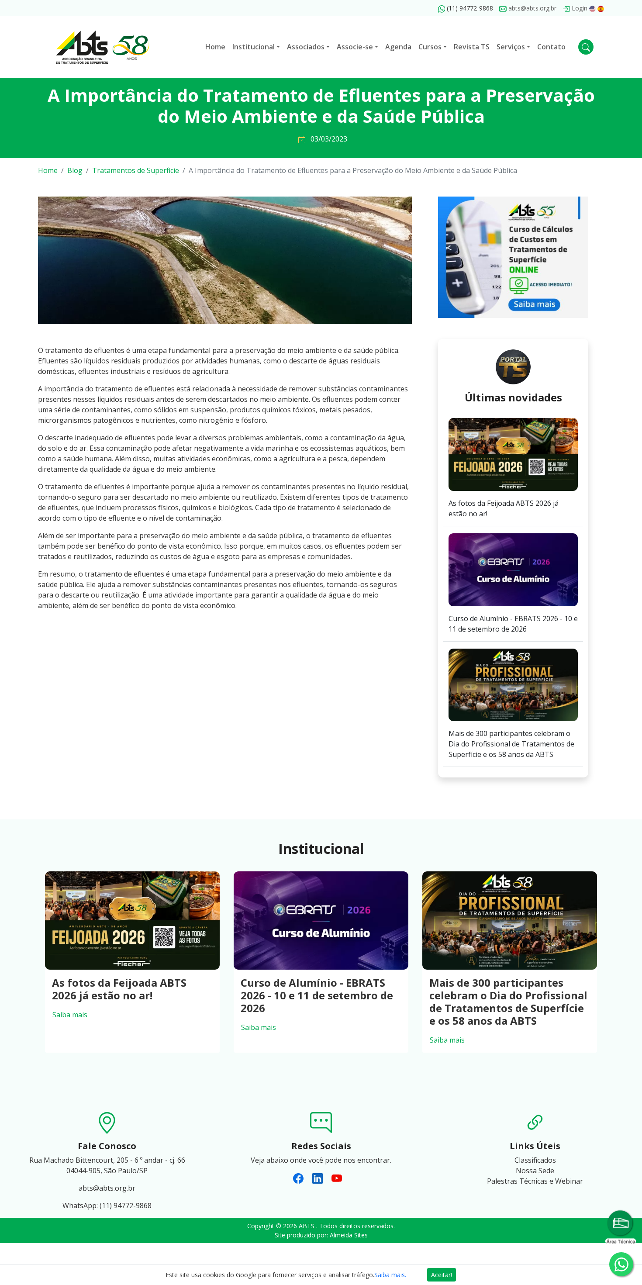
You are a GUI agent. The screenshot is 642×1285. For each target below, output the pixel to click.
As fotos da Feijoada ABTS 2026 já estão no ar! (119, 988)
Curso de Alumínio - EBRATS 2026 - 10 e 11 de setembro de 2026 (317, 995)
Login (578, 8)
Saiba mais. (390, 1275)
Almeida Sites (349, 1235)
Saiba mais (69, 1014)
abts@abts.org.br (531, 8)
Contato (551, 47)
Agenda (398, 47)
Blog (75, 170)
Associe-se (355, 47)
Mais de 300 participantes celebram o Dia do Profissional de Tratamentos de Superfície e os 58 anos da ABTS (508, 1001)
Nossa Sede (535, 1170)
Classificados (535, 1160)
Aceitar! (441, 1275)
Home (215, 47)
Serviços (511, 47)
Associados (305, 47)
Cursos (430, 47)
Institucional (253, 47)
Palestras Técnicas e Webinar (535, 1181)
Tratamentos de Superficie (135, 170)
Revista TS (472, 47)
